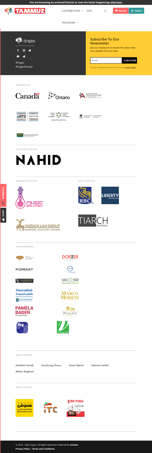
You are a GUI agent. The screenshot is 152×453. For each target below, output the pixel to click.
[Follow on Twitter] (29, 50)
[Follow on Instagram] (24, 50)
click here (116, 2)
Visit (89, 10)
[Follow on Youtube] (18, 56)
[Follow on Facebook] (18, 50)
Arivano (74, 444)
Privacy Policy (23, 448)
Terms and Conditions (43, 448)
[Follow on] (24, 56)
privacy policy (130, 67)
